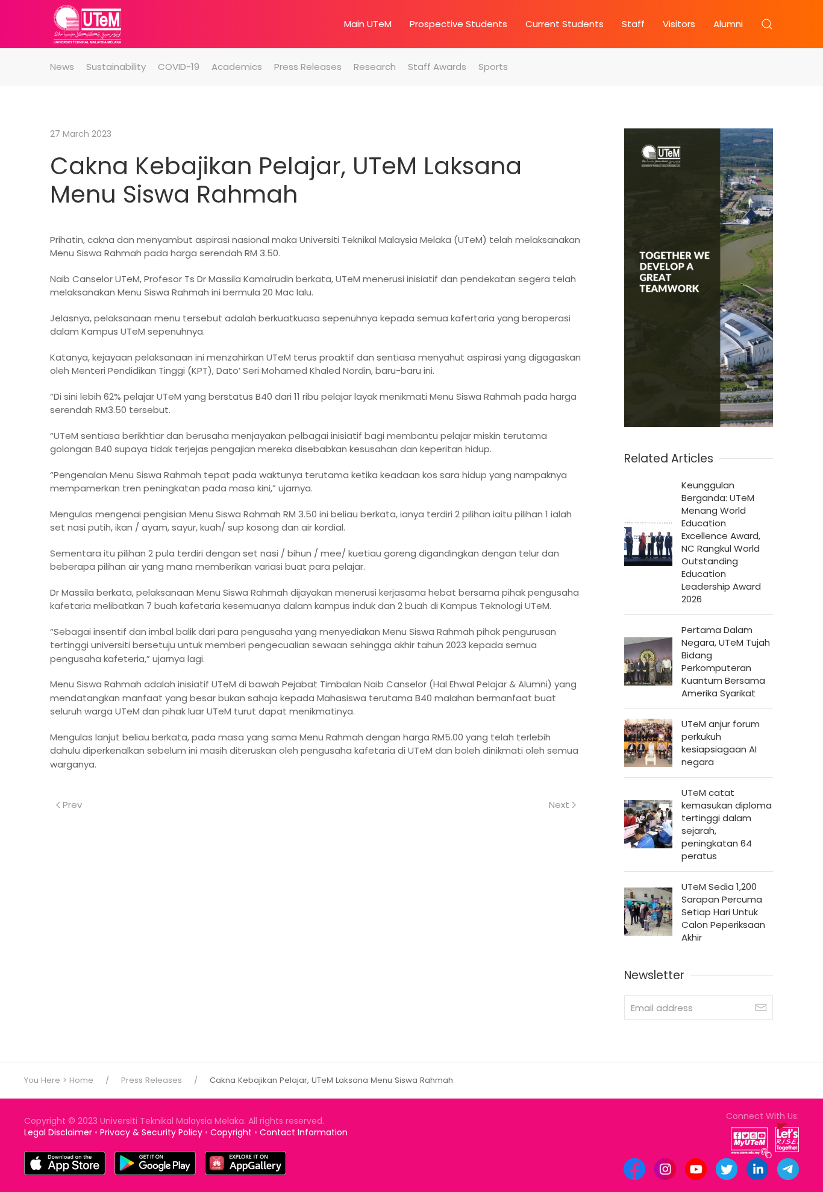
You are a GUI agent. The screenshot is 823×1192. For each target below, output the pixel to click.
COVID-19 (178, 66)
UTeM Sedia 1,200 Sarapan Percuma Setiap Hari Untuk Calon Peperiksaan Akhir (723, 912)
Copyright (231, 1132)
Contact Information (304, 1132)
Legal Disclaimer (58, 1132)
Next (559, 804)
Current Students (564, 23)
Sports (493, 66)
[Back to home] (87, 24)
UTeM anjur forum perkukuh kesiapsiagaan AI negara (720, 742)
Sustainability (116, 66)
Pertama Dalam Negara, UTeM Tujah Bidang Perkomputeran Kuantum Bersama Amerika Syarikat (725, 661)
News (62, 66)
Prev (72, 804)
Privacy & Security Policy (151, 1132)
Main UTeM (368, 23)
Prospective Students (458, 23)
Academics (236, 66)
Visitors (679, 23)
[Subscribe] (761, 1007)
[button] (767, 24)
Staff (633, 23)
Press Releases (308, 66)
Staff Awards (437, 66)
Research (375, 66)
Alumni (728, 23)
